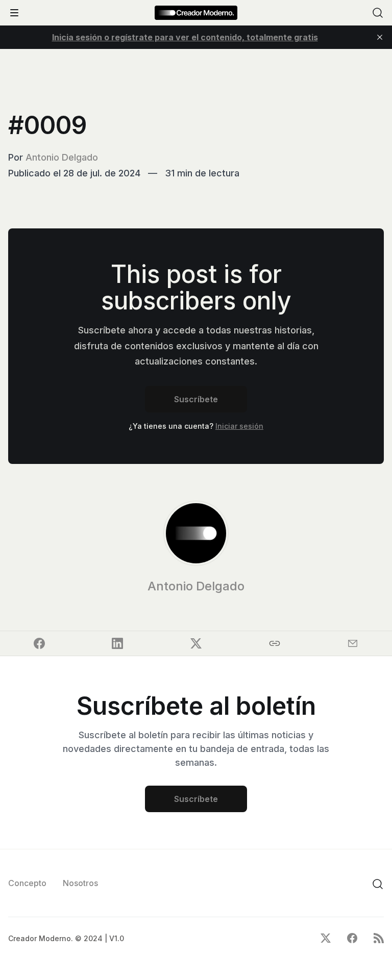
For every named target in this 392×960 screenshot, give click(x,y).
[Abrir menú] (14, 13)
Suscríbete (196, 399)
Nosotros (80, 883)
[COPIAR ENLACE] (274, 643)
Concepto (27, 883)
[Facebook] (352, 938)
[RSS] (379, 938)
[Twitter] (326, 938)
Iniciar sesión (239, 426)
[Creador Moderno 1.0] (196, 13)
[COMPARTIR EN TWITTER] (196, 643)
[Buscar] (378, 13)
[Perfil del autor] (196, 533)
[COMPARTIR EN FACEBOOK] (39, 643)
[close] (380, 37)
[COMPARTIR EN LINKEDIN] (118, 643)
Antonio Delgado (62, 157)
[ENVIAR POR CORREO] (352, 643)
